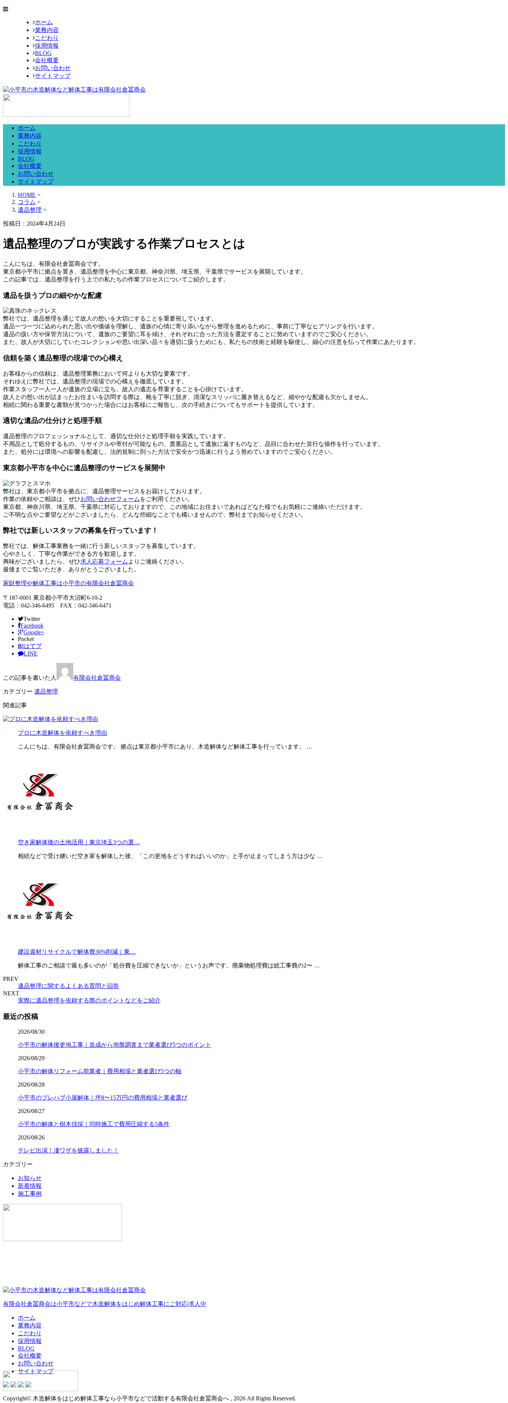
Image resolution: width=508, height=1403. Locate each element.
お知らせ (30, 1178)
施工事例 (30, 1193)
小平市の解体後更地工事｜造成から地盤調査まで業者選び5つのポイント (114, 1045)
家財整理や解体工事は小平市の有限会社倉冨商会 (68, 583)
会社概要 (47, 60)
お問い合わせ (53, 68)
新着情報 (30, 1186)
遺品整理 (30, 210)
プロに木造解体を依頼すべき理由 (62, 733)
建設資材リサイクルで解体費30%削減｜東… (77, 951)
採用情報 (47, 45)
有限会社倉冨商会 (97, 678)
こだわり (47, 38)
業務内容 (47, 30)
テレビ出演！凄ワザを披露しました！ (68, 1150)
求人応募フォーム (104, 561)
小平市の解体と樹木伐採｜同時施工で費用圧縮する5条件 (94, 1124)
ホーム (44, 22)
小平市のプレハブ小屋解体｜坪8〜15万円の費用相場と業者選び (102, 1097)
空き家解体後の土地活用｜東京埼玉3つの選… (79, 842)
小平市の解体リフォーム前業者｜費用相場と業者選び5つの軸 (99, 1071)
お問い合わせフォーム (110, 499)
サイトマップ (53, 76)
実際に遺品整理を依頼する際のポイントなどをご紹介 (89, 1000)
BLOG (43, 53)
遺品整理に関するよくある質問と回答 (68, 986)
